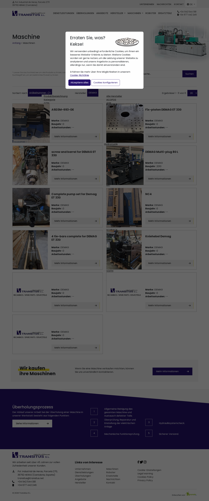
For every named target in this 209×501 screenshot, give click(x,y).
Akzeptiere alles (79, 82)
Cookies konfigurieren (105, 82)
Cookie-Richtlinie (79, 75)
